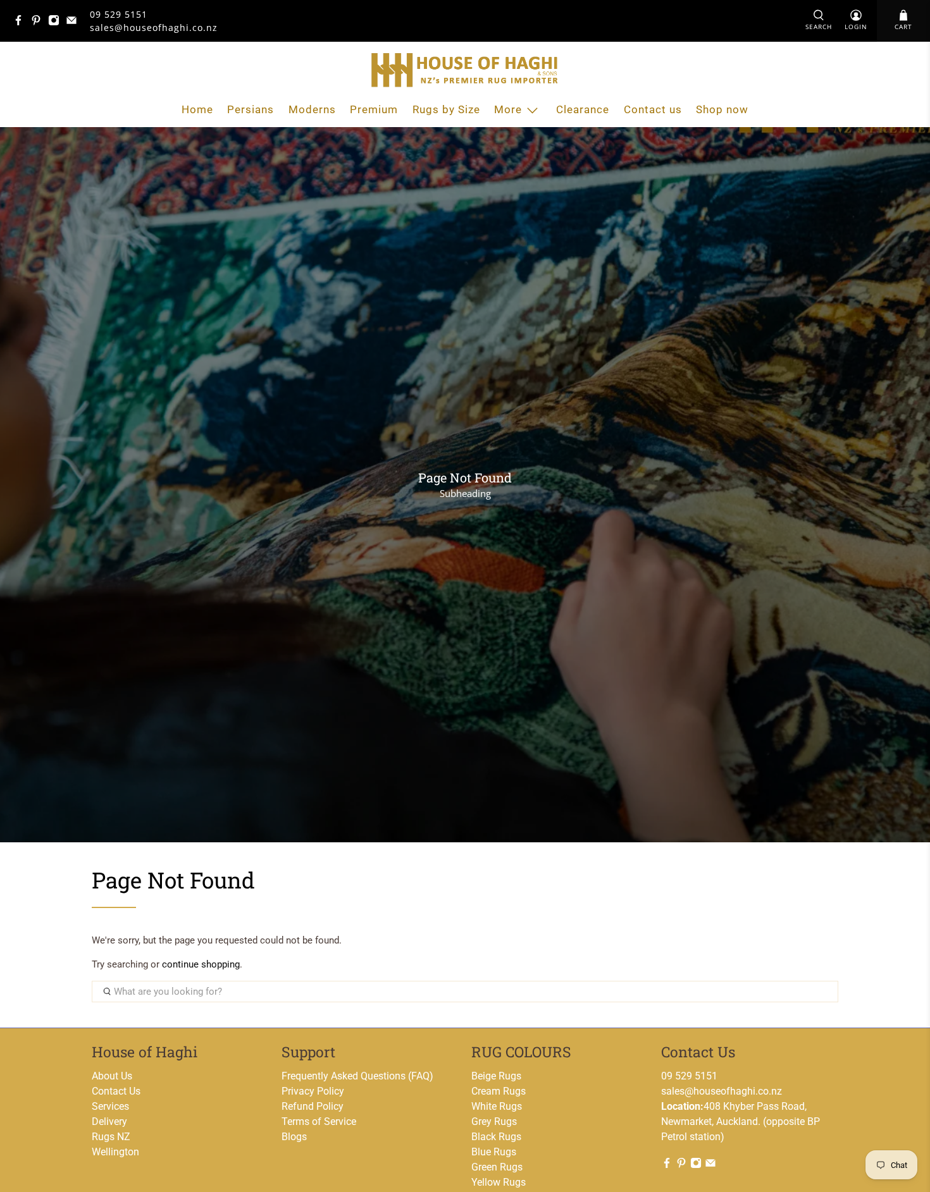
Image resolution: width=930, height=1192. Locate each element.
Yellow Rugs (498, 1182)
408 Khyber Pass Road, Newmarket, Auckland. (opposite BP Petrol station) (740, 1121)
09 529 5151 (118, 14)
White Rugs (496, 1106)
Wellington (115, 1152)
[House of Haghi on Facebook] (21, 22)
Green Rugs (497, 1167)
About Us (112, 1076)
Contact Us (116, 1091)
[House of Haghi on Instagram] (57, 22)
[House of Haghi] (465, 69)
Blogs (294, 1137)
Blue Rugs (493, 1152)
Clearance (582, 109)
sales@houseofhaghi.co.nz (721, 1091)
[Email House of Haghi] (75, 22)
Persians (250, 109)
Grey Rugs (494, 1121)
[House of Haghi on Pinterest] (39, 22)
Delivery (109, 1121)
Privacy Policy (313, 1091)
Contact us (653, 109)
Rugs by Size (446, 109)
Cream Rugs (498, 1091)
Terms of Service (319, 1121)
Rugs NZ (111, 1137)
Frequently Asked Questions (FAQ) (357, 1076)
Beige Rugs (496, 1076)
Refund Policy (313, 1106)
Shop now (722, 109)
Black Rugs (496, 1137)
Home (197, 109)
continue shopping (201, 964)
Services (110, 1106)
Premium (374, 109)
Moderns (312, 109)
